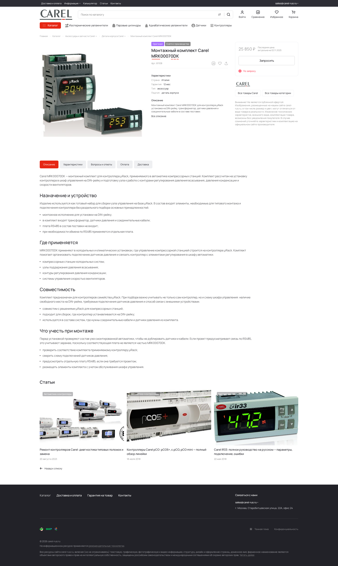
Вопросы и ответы (101, 164)
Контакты (124, 495)
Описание (49, 164)
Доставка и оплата (69, 495)
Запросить (266, 61)
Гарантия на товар (100, 495)
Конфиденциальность (286, 529)
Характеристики (72, 164)
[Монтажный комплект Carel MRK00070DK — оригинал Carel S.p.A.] (92, 94)
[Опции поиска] (219, 14)
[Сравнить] (213, 63)
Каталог (45, 495)
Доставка (143, 164)
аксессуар (163, 88)
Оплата (124, 164)
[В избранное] (220, 63)
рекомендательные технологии (106, 545)
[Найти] (228, 14)
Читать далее (247, 555)
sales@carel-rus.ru (286, 3)
